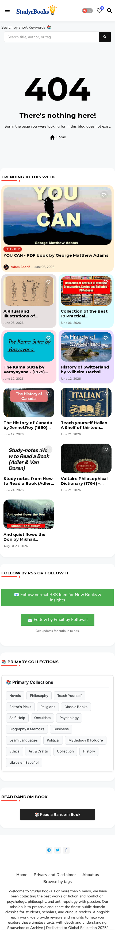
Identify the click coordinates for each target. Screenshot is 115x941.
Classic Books (75, 707)
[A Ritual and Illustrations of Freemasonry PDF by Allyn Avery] (28, 291)
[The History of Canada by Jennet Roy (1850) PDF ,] (28, 402)
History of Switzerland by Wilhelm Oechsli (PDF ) (85, 369)
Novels (15, 695)
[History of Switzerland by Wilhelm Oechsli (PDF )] (86, 347)
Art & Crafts (38, 751)
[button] (87, 10)
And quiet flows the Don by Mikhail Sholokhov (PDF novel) (27, 537)
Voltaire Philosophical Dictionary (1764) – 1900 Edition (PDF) (84, 481)
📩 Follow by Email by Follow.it (57, 620)
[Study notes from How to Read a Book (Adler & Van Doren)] (28, 458)
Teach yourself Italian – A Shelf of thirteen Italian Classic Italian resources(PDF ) (85, 425)
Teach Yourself (69, 695)
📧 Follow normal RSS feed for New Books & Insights (57, 597)
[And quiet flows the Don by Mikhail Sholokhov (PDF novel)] (28, 514)
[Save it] (104, 195)
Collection (65, 751)
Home (57, 137)
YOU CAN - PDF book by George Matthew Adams (56, 255)
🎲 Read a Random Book (57, 814)
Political (53, 740)
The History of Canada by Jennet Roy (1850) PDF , (27, 425)
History (89, 751)
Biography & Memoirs (26, 729)
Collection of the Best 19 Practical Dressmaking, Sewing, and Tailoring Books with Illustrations (85, 313)
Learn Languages (23, 740)
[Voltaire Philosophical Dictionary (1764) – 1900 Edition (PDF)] (86, 458)
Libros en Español (24, 762)
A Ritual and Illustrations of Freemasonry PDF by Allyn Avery (26, 313)
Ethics (14, 751)
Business (61, 729)
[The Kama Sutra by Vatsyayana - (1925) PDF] (28, 347)
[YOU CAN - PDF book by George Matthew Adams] (57, 216)
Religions (47, 707)
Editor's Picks (20, 707)
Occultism (42, 718)
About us (90, 874)
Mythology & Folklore (85, 740)
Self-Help (17, 718)
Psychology (69, 718)
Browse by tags (57, 881)
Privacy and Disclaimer (55, 874)
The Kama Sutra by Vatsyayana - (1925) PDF (24, 369)
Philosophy (39, 695)
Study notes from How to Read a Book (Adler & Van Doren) (28, 481)
